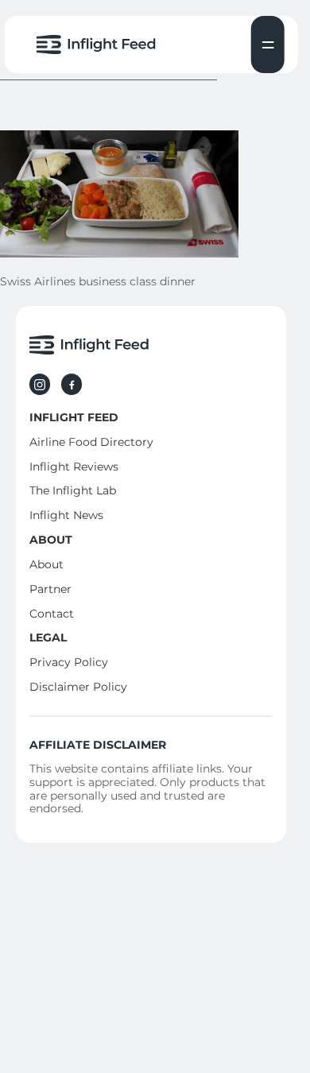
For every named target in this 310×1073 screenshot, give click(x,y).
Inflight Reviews (73, 466)
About (46, 564)
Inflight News (66, 515)
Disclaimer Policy (78, 687)
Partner (50, 589)
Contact (51, 613)
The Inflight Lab (72, 490)
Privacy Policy (68, 662)
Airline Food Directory (91, 442)
